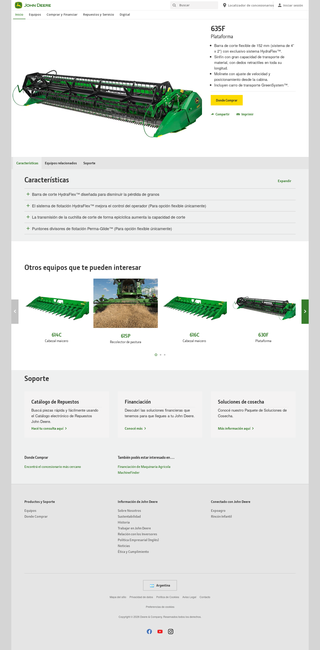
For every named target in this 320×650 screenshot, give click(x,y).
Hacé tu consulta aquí (47, 428)
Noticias (124, 545)
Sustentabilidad (129, 516)
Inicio (19, 14)
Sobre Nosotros (129, 510)
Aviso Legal (189, 597)
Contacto (205, 597)
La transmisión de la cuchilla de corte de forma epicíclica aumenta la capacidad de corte (108, 217)
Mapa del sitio (118, 597)
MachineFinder (129, 472)
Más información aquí (234, 428)
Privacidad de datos (141, 597)
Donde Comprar (226, 100)
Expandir (284, 180)
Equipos (35, 14)
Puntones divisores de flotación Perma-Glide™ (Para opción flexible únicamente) (102, 228)
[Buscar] (174, 5)
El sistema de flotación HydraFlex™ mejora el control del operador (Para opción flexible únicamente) (119, 205)
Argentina (163, 585)
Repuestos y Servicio (98, 14)
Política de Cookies (167, 597)
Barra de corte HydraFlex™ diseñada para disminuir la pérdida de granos (95, 194)
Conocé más (134, 428)
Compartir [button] (223, 114)
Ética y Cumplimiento (133, 551)
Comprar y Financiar (62, 14)
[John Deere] (35, 5)
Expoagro (218, 510)
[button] (149, 631)
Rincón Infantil (221, 516)
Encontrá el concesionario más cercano (52, 466)
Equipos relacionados (61, 163)
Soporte (89, 163)
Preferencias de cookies (160, 606)
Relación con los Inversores (137, 534)
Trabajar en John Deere (134, 528)
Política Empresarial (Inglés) (138, 539)
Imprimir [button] (247, 114)
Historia (124, 522)
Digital (125, 14)
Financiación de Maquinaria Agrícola (144, 466)
